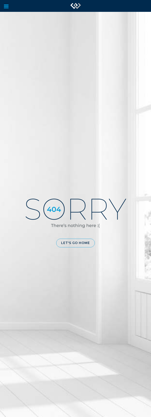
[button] (75, 243)
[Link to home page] (76, 6)
